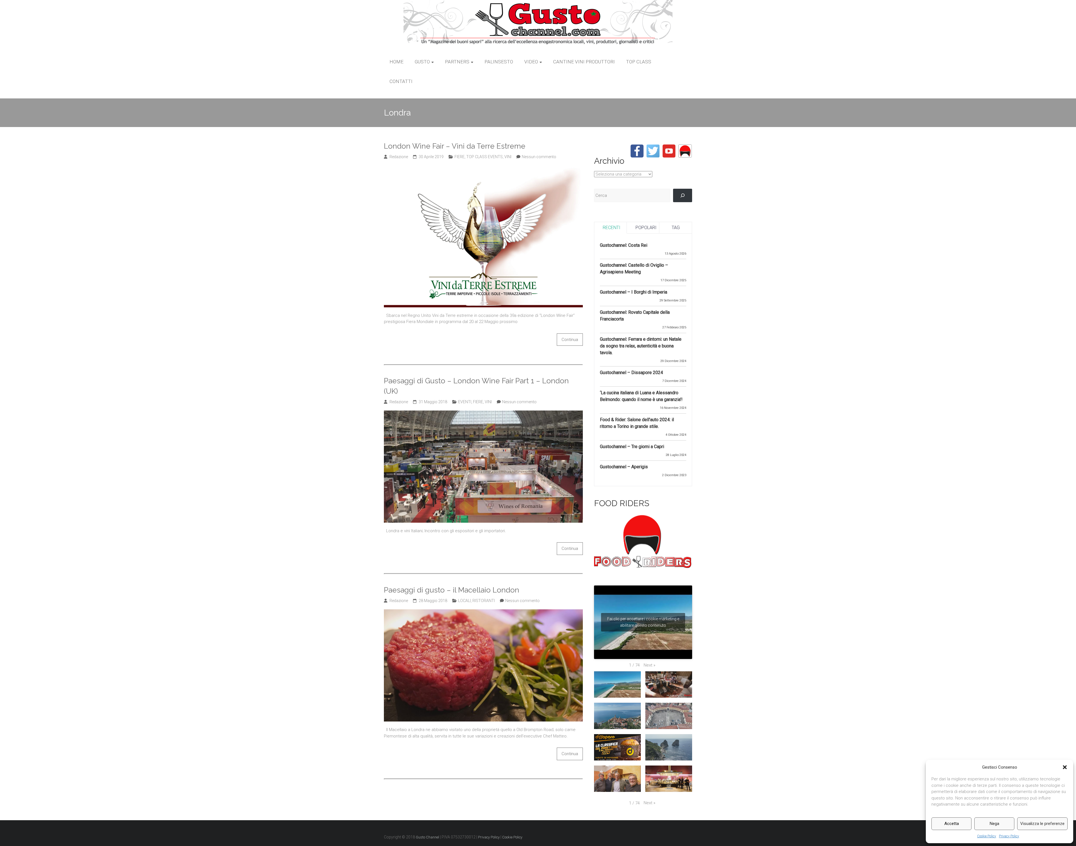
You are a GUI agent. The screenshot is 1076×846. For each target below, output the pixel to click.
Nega (994, 823)
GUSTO (422, 61)
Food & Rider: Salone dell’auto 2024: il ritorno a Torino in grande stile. (637, 423)
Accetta (951, 823)
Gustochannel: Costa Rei (623, 245)
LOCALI (464, 600)
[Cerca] (682, 195)
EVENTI (464, 402)
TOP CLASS (638, 61)
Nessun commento (539, 157)
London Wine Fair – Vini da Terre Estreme (454, 146)
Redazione (398, 157)
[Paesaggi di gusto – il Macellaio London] (483, 612)
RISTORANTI (483, 600)
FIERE (459, 157)
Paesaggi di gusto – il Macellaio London (451, 590)
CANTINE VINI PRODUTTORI (584, 61)
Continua (570, 339)
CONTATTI (400, 81)
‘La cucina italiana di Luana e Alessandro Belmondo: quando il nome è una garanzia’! (641, 396)
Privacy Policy (1009, 836)
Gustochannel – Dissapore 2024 (631, 372)
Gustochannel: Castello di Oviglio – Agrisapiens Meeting (634, 268)
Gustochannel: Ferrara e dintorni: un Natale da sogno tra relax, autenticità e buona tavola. (640, 345)
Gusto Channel (427, 837)
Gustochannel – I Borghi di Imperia (633, 292)
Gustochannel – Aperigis (624, 466)
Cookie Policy (986, 836)
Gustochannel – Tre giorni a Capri (632, 446)
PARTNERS (457, 61)
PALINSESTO (498, 61)
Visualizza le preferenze (1042, 823)
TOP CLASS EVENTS (484, 157)
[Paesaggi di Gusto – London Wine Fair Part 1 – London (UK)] (483, 413)
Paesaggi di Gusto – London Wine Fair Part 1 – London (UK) (476, 386)
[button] (1065, 767)
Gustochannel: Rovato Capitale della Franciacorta (635, 316)
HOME (396, 61)
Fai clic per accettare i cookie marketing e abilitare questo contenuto (643, 622)
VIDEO (531, 61)
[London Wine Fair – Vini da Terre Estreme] (483, 168)
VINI (507, 157)
